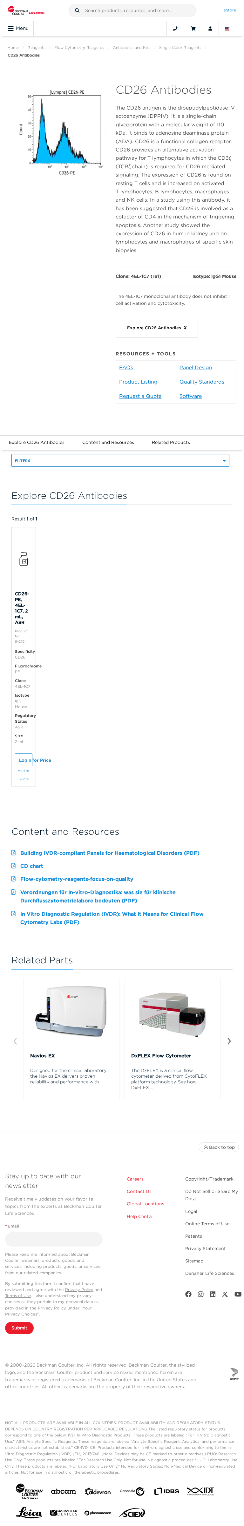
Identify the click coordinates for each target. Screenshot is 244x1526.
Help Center (140, 1216)
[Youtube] (238, 1296)
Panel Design (196, 368)
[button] (77, 10)
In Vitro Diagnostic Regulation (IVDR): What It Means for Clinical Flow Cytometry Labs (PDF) (112, 918)
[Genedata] (132, 1493)
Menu (22, 28)
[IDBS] (166, 1492)
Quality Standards (202, 382)
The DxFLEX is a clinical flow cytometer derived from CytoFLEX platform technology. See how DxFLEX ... (169, 1079)
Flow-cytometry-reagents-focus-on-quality (76, 879)
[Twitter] (225, 1296)
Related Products (171, 442)
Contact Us (139, 1191)
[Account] (210, 28)
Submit (19, 1327)
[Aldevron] (98, 1492)
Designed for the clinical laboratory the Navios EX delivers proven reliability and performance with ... (68, 1076)
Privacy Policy (79, 1289)
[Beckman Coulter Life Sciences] (26, 10)
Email (12, 1226)
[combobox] (132, 10)
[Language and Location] (227, 28)
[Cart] (193, 28)
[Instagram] (201, 1296)
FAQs (126, 368)
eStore (230, 10)
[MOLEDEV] (64, 1514)
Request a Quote (140, 396)
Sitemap (194, 1260)
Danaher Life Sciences (209, 1273)
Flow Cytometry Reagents (79, 47)
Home (13, 47)
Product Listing (138, 382)
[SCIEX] (132, 1514)
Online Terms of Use (207, 1223)
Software (191, 396)
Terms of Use (18, 1295)
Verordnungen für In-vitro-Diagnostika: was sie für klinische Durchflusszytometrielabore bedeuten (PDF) (98, 896)
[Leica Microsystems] (29, 1514)
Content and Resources (108, 442)
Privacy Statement (205, 1248)
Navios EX (42, 1056)
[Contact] (175, 28)
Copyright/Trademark (209, 1178)
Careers (135, 1178)
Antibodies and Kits (131, 47)
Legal (191, 1211)
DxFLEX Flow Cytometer (161, 1056)
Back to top (222, 1147)
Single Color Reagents (180, 47)
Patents (193, 1236)
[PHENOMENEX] (98, 1514)
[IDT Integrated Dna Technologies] (201, 1493)
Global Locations (145, 1203)
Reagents (36, 47)
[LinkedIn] (213, 1296)
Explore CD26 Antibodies (36, 442)
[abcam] (64, 1492)
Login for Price (25, 760)
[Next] (229, 1040)
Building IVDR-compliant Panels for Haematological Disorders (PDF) (110, 853)
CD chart (31, 866)
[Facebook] (188, 1296)
